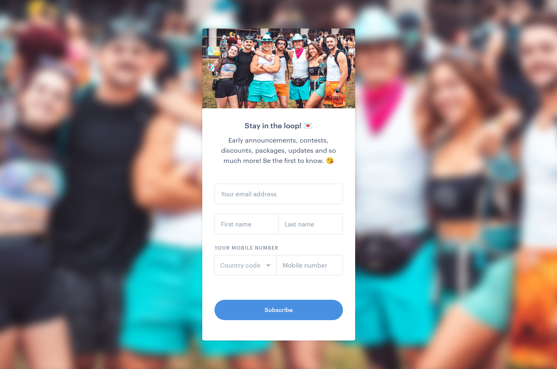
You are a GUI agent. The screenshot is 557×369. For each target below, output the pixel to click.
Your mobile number (246, 247)
